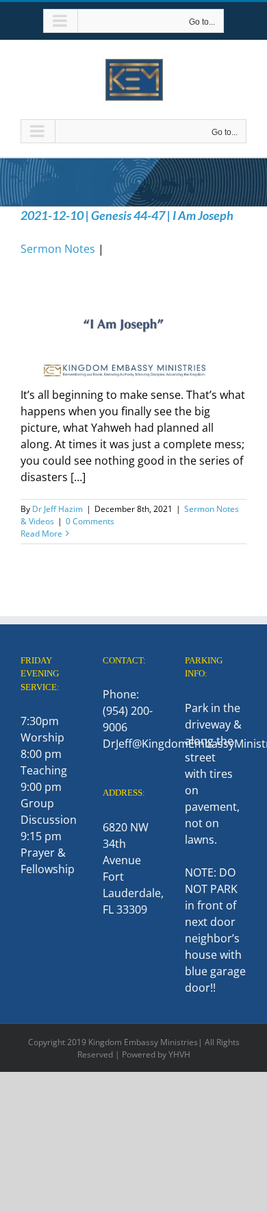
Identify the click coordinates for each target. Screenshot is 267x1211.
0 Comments (90, 521)
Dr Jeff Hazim (57, 509)
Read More (41, 533)
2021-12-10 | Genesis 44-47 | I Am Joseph (127, 215)
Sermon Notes (58, 248)
